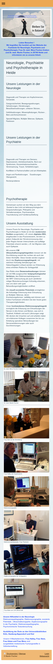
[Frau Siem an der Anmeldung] (26, 423)
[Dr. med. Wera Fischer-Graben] (26, 350)
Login (47, 654)
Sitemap (22, 654)
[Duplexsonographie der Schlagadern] (26, 559)
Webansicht (44, 656)
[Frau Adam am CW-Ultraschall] (26, 594)
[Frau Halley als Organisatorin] (26, 457)
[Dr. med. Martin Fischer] (26, 386)
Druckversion (12, 654)
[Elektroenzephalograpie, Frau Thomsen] (26, 525)
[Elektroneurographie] (26, 491)
